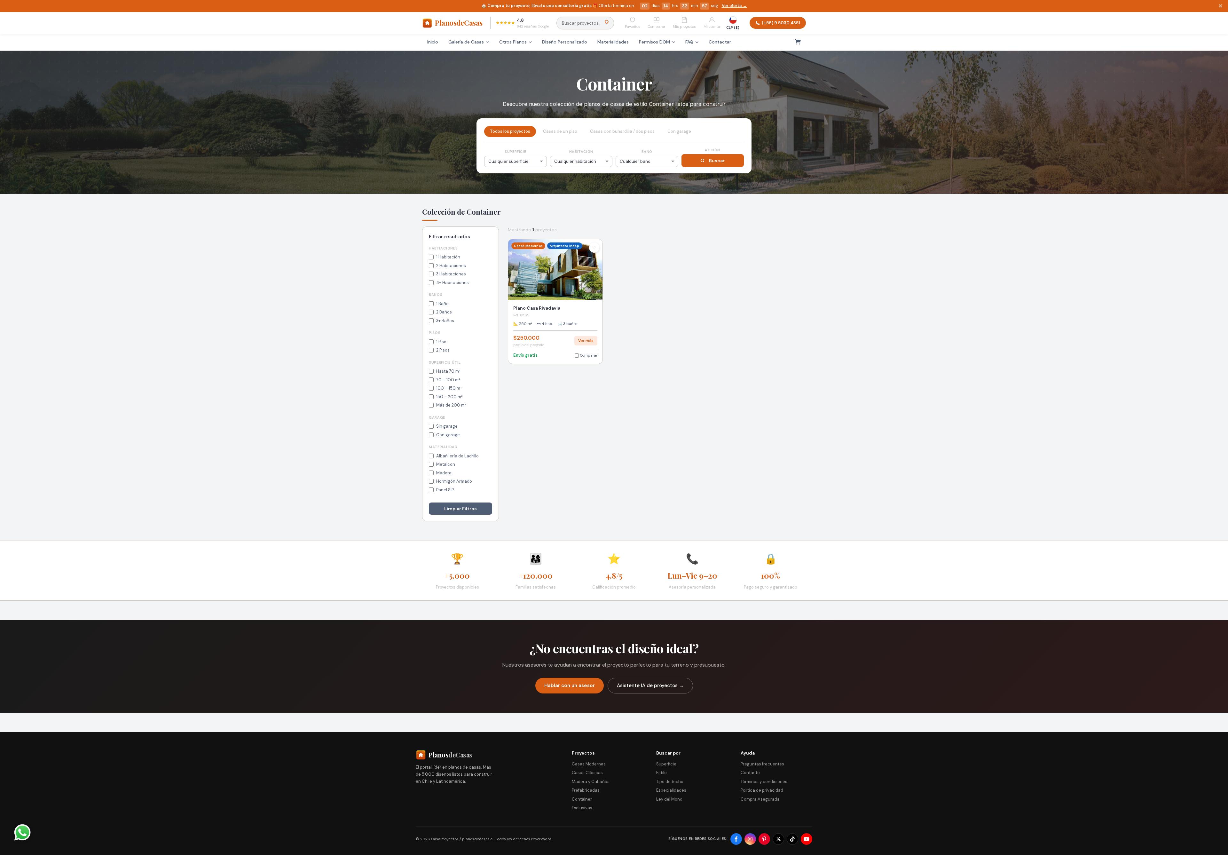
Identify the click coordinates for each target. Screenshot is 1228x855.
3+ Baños (445, 320)
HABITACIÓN (581, 151)
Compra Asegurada (760, 799)
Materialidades (613, 42)
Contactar (720, 42)
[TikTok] (792, 839)
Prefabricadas (586, 790)
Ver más (586, 340)
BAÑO (647, 151)
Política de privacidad (762, 790)
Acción (712, 150)
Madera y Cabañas (591, 781)
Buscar (717, 160)
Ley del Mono (669, 799)
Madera (444, 473)
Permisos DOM (654, 42)
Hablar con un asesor (569, 685)
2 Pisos (443, 350)
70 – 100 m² (448, 380)
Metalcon (445, 464)
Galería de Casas (466, 42)
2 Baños (444, 312)
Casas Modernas (589, 764)
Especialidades (671, 790)
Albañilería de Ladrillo (457, 456)
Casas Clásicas (587, 772)
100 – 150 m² (449, 388)
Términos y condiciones (764, 781)
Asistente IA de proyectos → (650, 685)
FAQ (689, 42)
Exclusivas (582, 808)
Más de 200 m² (451, 405)
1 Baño (442, 303)
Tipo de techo (669, 781)
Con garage (448, 435)
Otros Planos (513, 42)
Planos (459, 23)
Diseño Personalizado (564, 42)
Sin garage (447, 426)
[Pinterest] (764, 839)
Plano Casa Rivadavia (536, 308)
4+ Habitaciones (452, 282)
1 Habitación (448, 257)
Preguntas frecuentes (762, 764)
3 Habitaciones (451, 274)
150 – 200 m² (449, 397)
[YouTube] (806, 839)
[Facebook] (736, 839)
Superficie (666, 764)
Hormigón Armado (454, 481)
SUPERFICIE (515, 151)
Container (582, 799)
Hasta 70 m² (448, 371)
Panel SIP (445, 490)
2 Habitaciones (451, 265)
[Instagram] (750, 839)
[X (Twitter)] (778, 839)
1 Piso (441, 341)
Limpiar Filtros (460, 508)
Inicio (432, 42)
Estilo (661, 772)
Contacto (750, 772)
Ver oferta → (734, 5)
